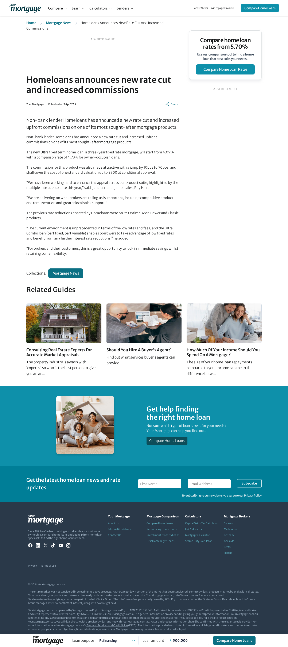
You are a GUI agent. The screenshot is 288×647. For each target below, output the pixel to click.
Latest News (200, 8)
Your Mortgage (35, 104)
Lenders (123, 8)
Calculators (98, 8)
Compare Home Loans (260, 8)
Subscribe (249, 483)
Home (31, 23)
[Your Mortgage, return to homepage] (25, 8)
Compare (55, 8)
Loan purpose (83, 640)
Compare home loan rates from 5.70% (225, 43)
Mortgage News (58, 23)
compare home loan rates (225, 69)
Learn (76, 8)
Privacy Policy (253, 495)
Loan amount (153, 640)
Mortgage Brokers (222, 8)
